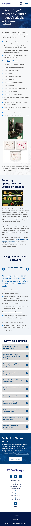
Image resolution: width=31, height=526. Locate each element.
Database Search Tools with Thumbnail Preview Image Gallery (12, 356)
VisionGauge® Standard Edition (10, 293)
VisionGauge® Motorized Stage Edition (12, 312)
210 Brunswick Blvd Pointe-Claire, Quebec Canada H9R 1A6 (15, 486)
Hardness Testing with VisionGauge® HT (10, 426)
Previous (3, 269)
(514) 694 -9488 (15, 499)
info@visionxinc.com (15, 492)
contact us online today (22, 453)
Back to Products (7, 23)
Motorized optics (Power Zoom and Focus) (11, 410)
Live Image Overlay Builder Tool (12, 388)
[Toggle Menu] (26, 3)
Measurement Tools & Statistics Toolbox (10, 347)
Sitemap (15, 519)
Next (27, 269)
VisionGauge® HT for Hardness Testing (12, 322)
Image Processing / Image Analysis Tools (11, 373)
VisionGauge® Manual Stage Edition (11, 303)
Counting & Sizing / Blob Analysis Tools (11, 365)
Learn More (15, 459)
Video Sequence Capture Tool (12, 396)
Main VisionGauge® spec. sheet (10, 290)
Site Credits (15, 515)
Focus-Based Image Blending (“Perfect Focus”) (12, 380)
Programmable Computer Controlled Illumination (11, 402)
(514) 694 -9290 (15, 495)
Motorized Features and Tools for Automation (13, 418)
